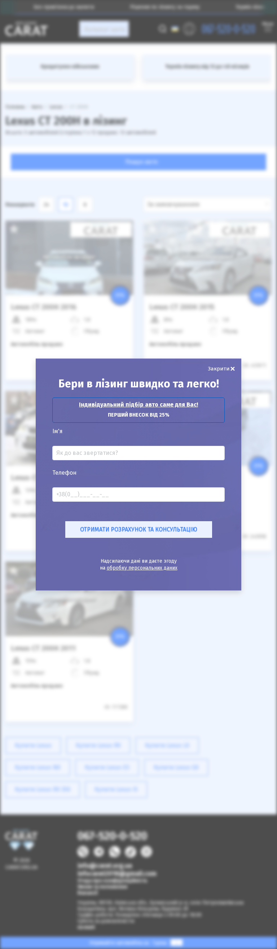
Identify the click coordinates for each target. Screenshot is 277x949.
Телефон (64, 473)
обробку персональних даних (142, 568)
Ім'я (57, 431)
